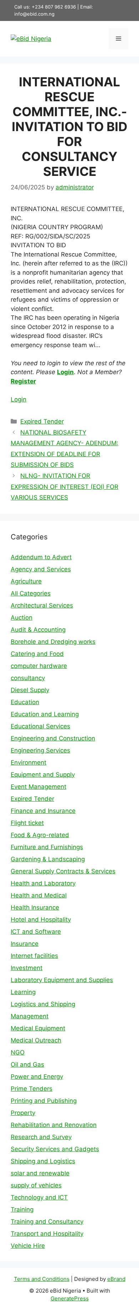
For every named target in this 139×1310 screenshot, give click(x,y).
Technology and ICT (39, 1197)
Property (23, 1112)
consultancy (28, 677)
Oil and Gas (27, 1064)
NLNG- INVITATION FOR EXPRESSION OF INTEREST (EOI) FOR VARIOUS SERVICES (64, 486)
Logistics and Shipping (43, 1004)
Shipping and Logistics (43, 1161)
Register (23, 381)
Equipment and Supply (43, 774)
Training (22, 1209)
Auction (21, 617)
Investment (26, 967)
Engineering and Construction (53, 738)
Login (65, 372)
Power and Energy (37, 1076)
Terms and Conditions (42, 1279)
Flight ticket (27, 822)
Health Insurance (35, 907)
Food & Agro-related (40, 835)
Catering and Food (37, 653)
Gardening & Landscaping (48, 859)
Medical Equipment (38, 1028)
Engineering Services (40, 750)
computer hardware (39, 665)
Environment (28, 762)
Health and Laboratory (43, 883)
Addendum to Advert (41, 557)
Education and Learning (45, 714)
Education (25, 702)
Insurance (24, 943)
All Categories (31, 593)
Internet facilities (34, 955)
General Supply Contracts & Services (63, 871)
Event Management (38, 786)
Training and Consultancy (47, 1221)
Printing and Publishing (44, 1100)
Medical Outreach (36, 1040)
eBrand (116, 1279)
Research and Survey (41, 1137)
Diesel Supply (30, 690)
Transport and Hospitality (47, 1233)
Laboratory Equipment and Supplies (62, 979)
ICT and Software (36, 931)
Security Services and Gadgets (55, 1149)
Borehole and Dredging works (53, 641)
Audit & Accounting (38, 629)
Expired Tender (42, 421)
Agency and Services (41, 569)
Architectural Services (42, 605)
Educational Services (40, 726)
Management (29, 1016)
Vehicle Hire (28, 1245)
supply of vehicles (36, 1185)
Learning (23, 992)
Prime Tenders (31, 1088)
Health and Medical (39, 895)
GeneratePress (70, 1298)
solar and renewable (40, 1173)
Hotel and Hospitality (41, 919)
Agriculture (26, 581)
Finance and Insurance (43, 810)
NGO (18, 1052)
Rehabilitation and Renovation (54, 1124)
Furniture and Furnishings (47, 847)
